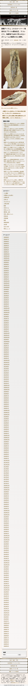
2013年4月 (6, 577)
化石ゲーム (6, 207)
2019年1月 (6, 433)
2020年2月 (6, 406)
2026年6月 (6, 241)
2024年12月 (6, 281)
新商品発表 (16, 40)
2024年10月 (6, 285)
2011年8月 (6, 619)
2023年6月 (6, 320)
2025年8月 (6, 264)
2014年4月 (6, 552)
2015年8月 (6, 518)
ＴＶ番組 (6, 193)
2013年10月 (6, 564)
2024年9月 (6, 289)
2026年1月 (6, 251)
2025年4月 (6, 272)
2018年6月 (6, 448)
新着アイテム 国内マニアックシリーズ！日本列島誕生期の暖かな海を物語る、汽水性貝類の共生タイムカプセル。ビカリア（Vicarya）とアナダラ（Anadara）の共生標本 (14, 137)
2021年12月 (6, 360)
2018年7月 (6, 445)
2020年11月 (6, 387)
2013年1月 (6, 583)
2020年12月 (6, 385)
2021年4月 (6, 377)
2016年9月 (6, 491)
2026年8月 (6, 237)
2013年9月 (6, 566)
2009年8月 (6, 627)
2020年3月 (6, 404)
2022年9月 (6, 339)
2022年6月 (6, 347)
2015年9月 (6, 516)
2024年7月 (6, 293)
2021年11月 (6, 362)
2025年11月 (6, 258)
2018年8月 (6, 443)
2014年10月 (6, 539)
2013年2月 (6, 581)
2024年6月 (6, 295)
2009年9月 (6, 625)
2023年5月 (6, 322)
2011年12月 (6, 610)
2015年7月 (6, 521)
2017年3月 (6, 479)
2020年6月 (6, 397)
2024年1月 (6, 306)
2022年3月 (6, 354)
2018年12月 (6, 435)
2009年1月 (6, 633)
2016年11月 (6, 487)
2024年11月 (6, 283)
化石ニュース (7, 209)
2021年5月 (6, 374)
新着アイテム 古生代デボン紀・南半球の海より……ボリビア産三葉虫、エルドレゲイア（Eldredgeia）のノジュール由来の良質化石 (14, 144)
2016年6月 (6, 498)
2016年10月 (6, 489)
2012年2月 (6, 606)
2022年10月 (6, 337)
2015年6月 (6, 523)
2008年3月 (6, 646)
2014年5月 (6, 550)
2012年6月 (6, 598)
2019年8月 (6, 418)
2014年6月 (6, 548)
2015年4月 (6, 527)
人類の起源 (6, 203)
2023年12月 (6, 308)
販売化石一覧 (14, 7)
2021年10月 (6, 364)
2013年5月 (6, 575)
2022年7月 (6, 345)
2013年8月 (6, 569)
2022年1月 (6, 358)
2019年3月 (6, 429)
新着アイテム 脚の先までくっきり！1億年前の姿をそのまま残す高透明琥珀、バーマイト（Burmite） (14, 125)
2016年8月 (6, 493)
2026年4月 (6, 245)
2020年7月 (6, 395)
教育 (5, 220)
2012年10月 (6, 589)
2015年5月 (6, 525)
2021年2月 (6, 381)
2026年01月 (6, 254)
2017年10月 (6, 464)
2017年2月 (6, 481)
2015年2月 (6, 531)
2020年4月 (6, 402)
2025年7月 (6, 266)
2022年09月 (6, 341)
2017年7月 (6, 470)
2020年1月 (6, 408)
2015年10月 (6, 514)
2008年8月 (6, 635)
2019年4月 (6, 427)
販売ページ (13, 680)
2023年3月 (6, 327)
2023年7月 (6, 318)
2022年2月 (6, 356)
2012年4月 (6, 602)
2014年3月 (6, 554)
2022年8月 (6, 343)
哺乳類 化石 (7, 212)
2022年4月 (6, 352)
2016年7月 (6, 495)
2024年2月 (6, 304)
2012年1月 (6, 608)
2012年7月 (6, 596)
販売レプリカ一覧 (14, 10)
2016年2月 (6, 506)
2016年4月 (6, 502)
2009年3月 (6, 631)
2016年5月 (6, 500)
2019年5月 (6, 425)
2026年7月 (6, 239)
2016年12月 (6, 485)
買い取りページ (15, 682)
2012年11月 (6, 587)
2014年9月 (6, 541)
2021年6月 (6, 372)
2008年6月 (6, 639)
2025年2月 (6, 276)
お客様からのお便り (8, 195)
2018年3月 (6, 454)
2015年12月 (6, 510)
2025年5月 (6, 270)
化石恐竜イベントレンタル (14, 4)
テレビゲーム (7, 201)
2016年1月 (6, 508)
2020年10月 (6, 389)
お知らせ (6, 199)
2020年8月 (6, 393)
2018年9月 (6, 441)
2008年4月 (6, 644)
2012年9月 (6, 591)
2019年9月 (6, 416)
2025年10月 (6, 260)
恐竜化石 (6, 216)
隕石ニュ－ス (7, 228)
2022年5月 (6, 349)
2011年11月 (6, 612)
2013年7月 (6, 571)
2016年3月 (6, 504)
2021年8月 (6, 368)
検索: (4, 654)
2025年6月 (6, 268)
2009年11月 (6, 623)
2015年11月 (6, 512)
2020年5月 (6, 400)
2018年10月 (6, 439)
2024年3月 (6, 301)
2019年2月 (6, 431)
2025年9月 (6, 262)
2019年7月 (6, 420)
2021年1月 (6, 383)
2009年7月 (6, 629)
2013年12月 (6, 560)
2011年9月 (6, 616)
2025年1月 (6, 279)
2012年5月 (6, 600)
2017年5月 (6, 475)
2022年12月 (6, 333)
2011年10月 (6, 614)
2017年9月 (6, 466)
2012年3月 (6, 604)
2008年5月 (6, 642)
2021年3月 (6, 379)
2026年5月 (6, 243)
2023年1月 (6, 331)
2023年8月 (6, 316)
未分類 (5, 224)
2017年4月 (6, 477)
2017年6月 (6, 473)
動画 (5, 205)
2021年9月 (6, 366)
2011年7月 (6, 621)
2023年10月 (6, 312)
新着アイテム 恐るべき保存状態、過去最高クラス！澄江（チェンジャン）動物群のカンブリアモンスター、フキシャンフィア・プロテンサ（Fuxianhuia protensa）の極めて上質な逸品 (14, 174)
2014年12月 (6, 535)
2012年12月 (6, 585)
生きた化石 (6, 226)
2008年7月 (6, 637)
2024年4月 (6, 299)
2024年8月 (6, 291)
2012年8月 (6, 594)
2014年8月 (6, 543)
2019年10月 (6, 414)
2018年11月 (6, 437)
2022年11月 (6, 335)
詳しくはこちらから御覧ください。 (9, 108)
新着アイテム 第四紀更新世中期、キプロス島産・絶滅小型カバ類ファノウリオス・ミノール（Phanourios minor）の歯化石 (14, 161)
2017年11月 (6, 462)
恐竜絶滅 (6, 218)
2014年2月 (6, 556)
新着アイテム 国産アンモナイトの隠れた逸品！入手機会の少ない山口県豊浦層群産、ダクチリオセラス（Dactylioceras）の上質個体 (14, 149)
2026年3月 (6, 247)
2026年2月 (6, 249)
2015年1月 (6, 533)
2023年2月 (6, 329)
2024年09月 (6, 287)
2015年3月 (6, 529)
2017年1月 (6, 483)
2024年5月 (6, 297)
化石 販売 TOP (14, 1)
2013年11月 (6, 562)
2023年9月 (6, 314)
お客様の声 (6, 197)
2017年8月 (6, 468)
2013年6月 (6, 573)
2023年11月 (6, 310)
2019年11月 (6, 412)
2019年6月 (6, 422)
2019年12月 (6, 410)
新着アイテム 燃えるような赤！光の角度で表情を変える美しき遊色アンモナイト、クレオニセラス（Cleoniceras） (14, 130)
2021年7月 (6, 370)
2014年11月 (6, 537)
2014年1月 (6, 558)
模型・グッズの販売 (14, 13)
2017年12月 (6, 460)
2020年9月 (6, 391)
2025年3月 (6, 274)
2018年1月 (6, 458)
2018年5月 (6, 450)
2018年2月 (6, 456)
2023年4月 (6, 324)
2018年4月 (6, 452)
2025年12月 (6, 256)
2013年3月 (6, 579)
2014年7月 (6, 546)
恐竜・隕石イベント (8, 214)
